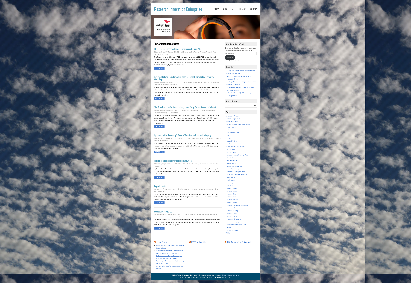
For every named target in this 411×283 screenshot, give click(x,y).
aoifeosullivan (160, 52)
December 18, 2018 (172, 138)
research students (176, 217)
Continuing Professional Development (238, 124)
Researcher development (195, 82)
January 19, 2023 (173, 82)
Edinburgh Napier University (230, 275)
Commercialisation (232, 121)
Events (185, 82)
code (208, 138)
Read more (159, 68)
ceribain (158, 189)
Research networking (160, 112)
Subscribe (230, 57)
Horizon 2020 (230, 149)
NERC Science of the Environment (239, 242)
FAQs (233, 9)
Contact (253, 9)
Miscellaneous (230, 177)
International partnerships (234, 166)
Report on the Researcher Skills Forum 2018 (173, 160)
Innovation (229, 158)
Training (206, 82)
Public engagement (232, 183)
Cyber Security (231, 127)
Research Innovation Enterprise (178, 9)
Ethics (188, 138)
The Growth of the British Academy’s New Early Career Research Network (185, 107)
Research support (231, 216)
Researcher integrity (197, 138)
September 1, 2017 (170, 189)
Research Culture (187, 110)
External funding (188, 52)
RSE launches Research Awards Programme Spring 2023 (178, 49)
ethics (212, 138)
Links (225, 9)
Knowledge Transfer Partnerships (236, 174)
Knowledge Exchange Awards (235, 172)
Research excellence (232, 202)
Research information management (204, 110)
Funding (196, 52)
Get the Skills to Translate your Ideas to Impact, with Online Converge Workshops (184, 78)
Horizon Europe (231, 152)
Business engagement (233, 119)
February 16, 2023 (173, 52)
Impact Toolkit (160, 186)
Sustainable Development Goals (236, 224)
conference (166, 217)
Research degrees (232, 199)
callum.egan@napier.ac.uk (164, 164)
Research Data (231, 197)
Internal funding (231, 163)
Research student (195, 214)
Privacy (242, 9)
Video (228, 233)
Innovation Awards (232, 160)
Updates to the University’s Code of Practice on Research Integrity (182, 135)
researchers (165, 54)
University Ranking (232, 230)
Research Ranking (232, 211)
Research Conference (163, 211)
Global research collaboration (235, 146)
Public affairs (230, 180)
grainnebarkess (161, 214)
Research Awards (205, 52)
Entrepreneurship (231, 130)
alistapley (159, 138)
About (216, 9)
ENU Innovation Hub (232, 133)
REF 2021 (187, 189)
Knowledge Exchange (233, 169)
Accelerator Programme (233, 116)
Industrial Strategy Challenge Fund (237, 155)
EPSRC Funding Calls (198, 242)
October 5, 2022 (173, 110)
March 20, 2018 (181, 164)
